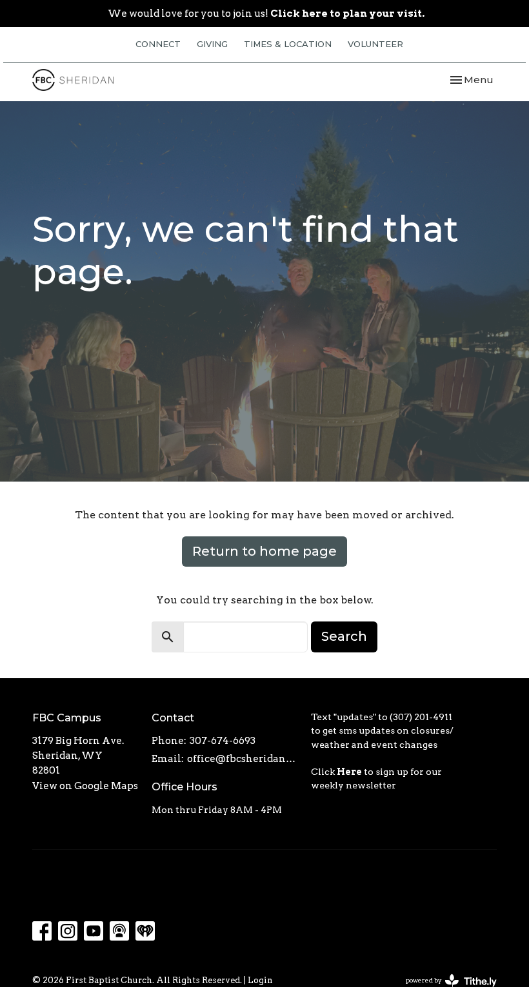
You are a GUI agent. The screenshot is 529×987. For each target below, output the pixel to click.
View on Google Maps (85, 786)
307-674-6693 (222, 741)
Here (349, 772)
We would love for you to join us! (266, 13)
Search (344, 636)
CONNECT (158, 44)
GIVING (212, 44)
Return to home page (264, 551)
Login (260, 980)
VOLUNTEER (375, 44)
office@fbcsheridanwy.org (242, 759)
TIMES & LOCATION (288, 44)
